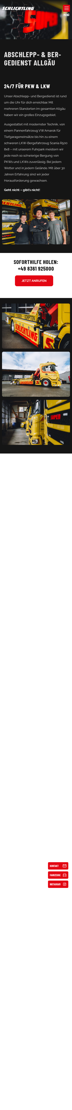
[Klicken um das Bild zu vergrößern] (36, 221)
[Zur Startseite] (18, 8)
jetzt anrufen (34, 281)
